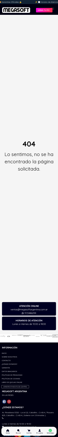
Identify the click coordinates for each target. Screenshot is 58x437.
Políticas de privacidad (12, 375)
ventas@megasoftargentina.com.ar (29, 309)
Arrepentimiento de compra (15, 387)
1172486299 (30, 313)
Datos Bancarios (9, 371)
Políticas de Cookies (11, 379)
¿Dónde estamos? (9, 364)
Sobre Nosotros (9, 357)
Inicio (4, 353)
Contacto (6, 360)
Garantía (6, 368)
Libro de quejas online (12, 382)
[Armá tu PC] (44, 10)
